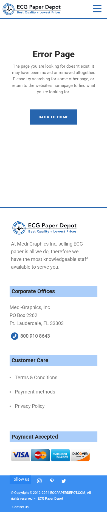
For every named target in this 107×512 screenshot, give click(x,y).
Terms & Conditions (36, 377)
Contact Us (20, 507)
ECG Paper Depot (50, 498)
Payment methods (35, 392)
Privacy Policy (30, 406)
